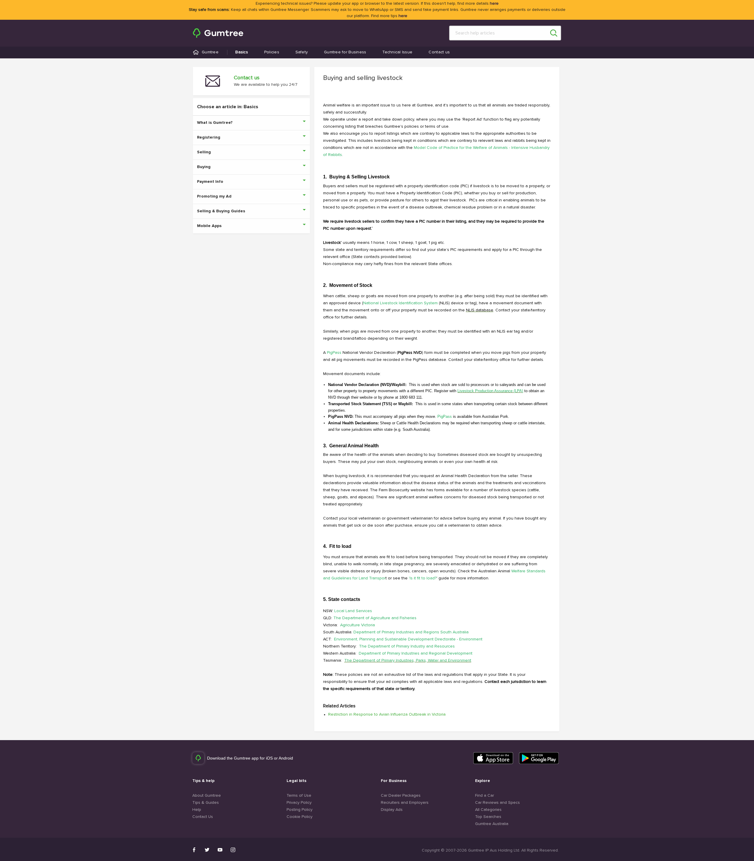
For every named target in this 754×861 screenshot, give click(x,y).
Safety (301, 52)
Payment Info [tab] (210, 182)
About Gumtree (206, 795)
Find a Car (484, 795)
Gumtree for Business (345, 52)
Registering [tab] (208, 137)
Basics (241, 52)
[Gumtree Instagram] (233, 850)
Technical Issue (397, 52)
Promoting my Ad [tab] (214, 196)
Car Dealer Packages (401, 795)
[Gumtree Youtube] (220, 850)
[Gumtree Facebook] (194, 850)
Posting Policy (299, 810)
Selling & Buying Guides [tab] (221, 211)
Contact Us (202, 817)
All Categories (488, 810)
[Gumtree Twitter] (207, 850)
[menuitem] (218, 33)
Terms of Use (299, 795)
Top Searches (488, 817)
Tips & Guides (205, 803)
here (494, 3)
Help (196, 810)
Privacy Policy (299, 803)
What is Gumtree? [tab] (215, 123)
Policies (271, 52)
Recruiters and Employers (405, 803)
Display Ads (392, 810)
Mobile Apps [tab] (209, 226)
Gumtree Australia (491, 824)
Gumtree (210, 52)
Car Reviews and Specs (497, 803)
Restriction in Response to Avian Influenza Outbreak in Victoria (387, 714)
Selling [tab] (204, 152)
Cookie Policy (299, 817)
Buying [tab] (204, 167)
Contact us (439, 52)
